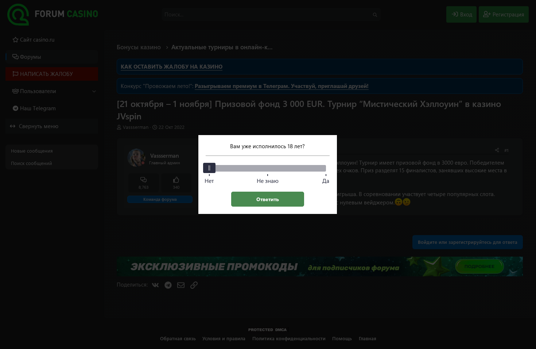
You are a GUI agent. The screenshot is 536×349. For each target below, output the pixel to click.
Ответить (267, 199)
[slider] (209, 168)
